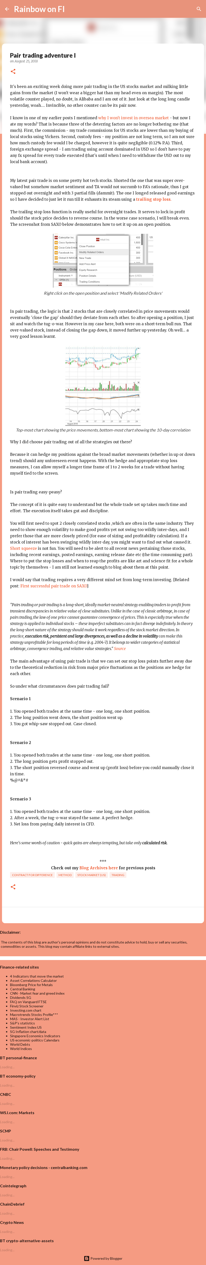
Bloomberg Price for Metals (31, 985)
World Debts (20, 1044)
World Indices (21, 1048)
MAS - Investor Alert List (29, 1019)
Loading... (7, 1067)
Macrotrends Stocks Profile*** (34, 1014)
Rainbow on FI (39, 9)
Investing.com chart (25, 1010)
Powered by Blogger (106, 1258)
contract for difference (32, 875)
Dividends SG (20, 997)
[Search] (72, 9)
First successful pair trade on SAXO (53, 586)
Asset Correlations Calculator (33, 980)
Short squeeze (23, 548)
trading (118, 875)
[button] (13, 71)
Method (65, 875)
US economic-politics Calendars (35, 1040)
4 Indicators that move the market (37, 976)
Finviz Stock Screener (26, 1006)
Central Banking (22, 989)
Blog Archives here (98, 868)
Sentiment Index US (26, 1027)
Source (120, 648)
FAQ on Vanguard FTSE (28, 1002)
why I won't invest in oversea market (133, 118)
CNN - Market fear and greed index (37, 993)
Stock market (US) (91, 875)
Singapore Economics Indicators (35, 1036)
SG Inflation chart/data (28, 1031)
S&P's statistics (22, 1023)
